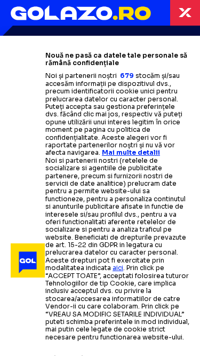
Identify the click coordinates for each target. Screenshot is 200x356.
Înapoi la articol (185, 13)
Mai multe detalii (131, 152)
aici (118, 268)
